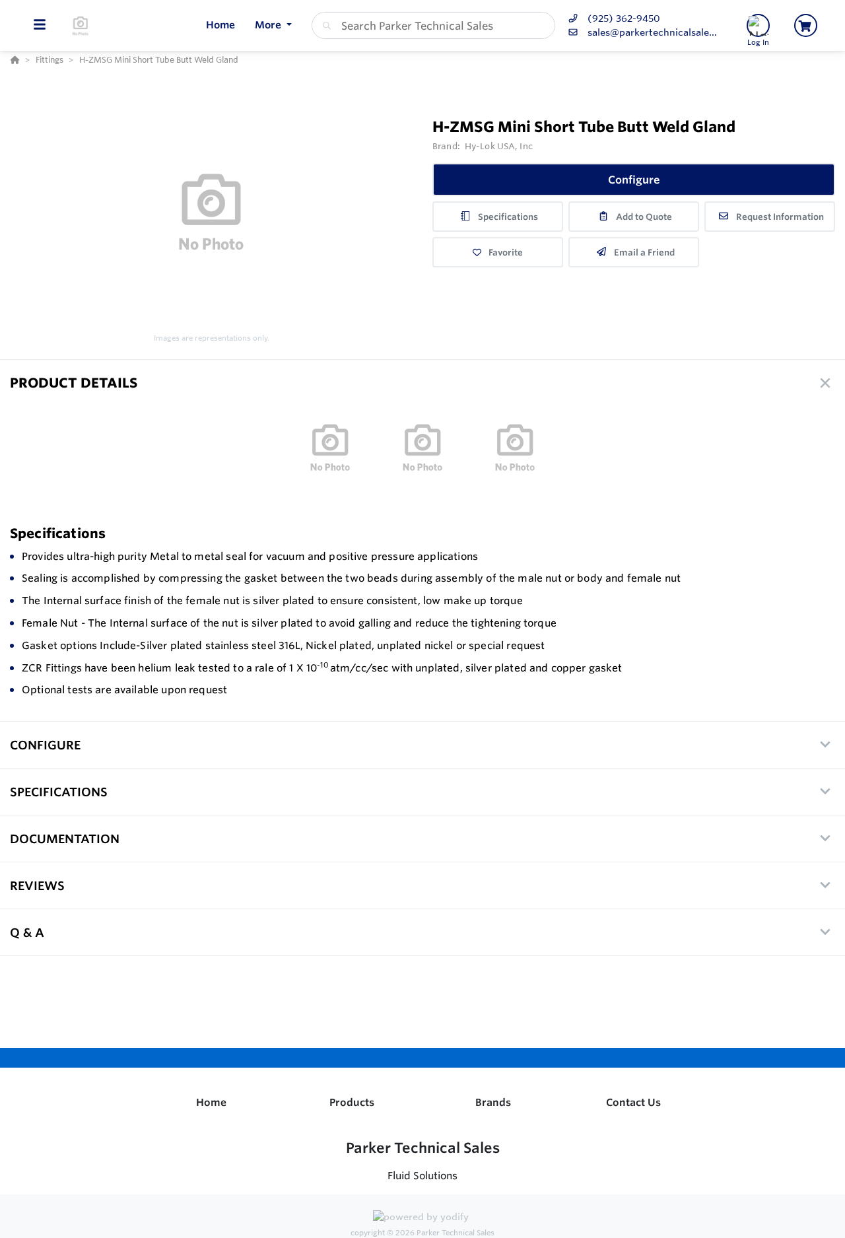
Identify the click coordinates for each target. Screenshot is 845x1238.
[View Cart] (805, 25)
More (269, 24)
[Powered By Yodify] (422, 1218)
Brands (493, 1102)
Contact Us (633, 1102)
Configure (634, 179)
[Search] (324, 26)
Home (211, 1102)
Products (351, 1102)
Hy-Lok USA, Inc (499, 146)
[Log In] (758, 25)
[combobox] (433, 25)
